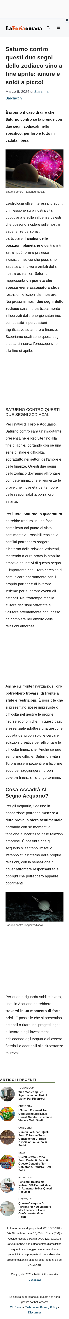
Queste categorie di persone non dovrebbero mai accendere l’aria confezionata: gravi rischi (34, 1210)
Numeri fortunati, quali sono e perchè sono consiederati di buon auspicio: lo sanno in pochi (33, 1138)
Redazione (31, 1307)
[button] (48, 27)
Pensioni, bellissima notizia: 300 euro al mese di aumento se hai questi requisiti (35, 1186)
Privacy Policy (48, 1307)
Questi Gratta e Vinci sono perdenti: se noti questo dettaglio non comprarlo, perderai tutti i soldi (35, 1163)
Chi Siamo (16, 1307)
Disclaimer (34, 1312)
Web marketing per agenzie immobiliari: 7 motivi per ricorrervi (32, 1095)
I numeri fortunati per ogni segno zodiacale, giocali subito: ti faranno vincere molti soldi (35, 1115)
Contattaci (35, 1279)
